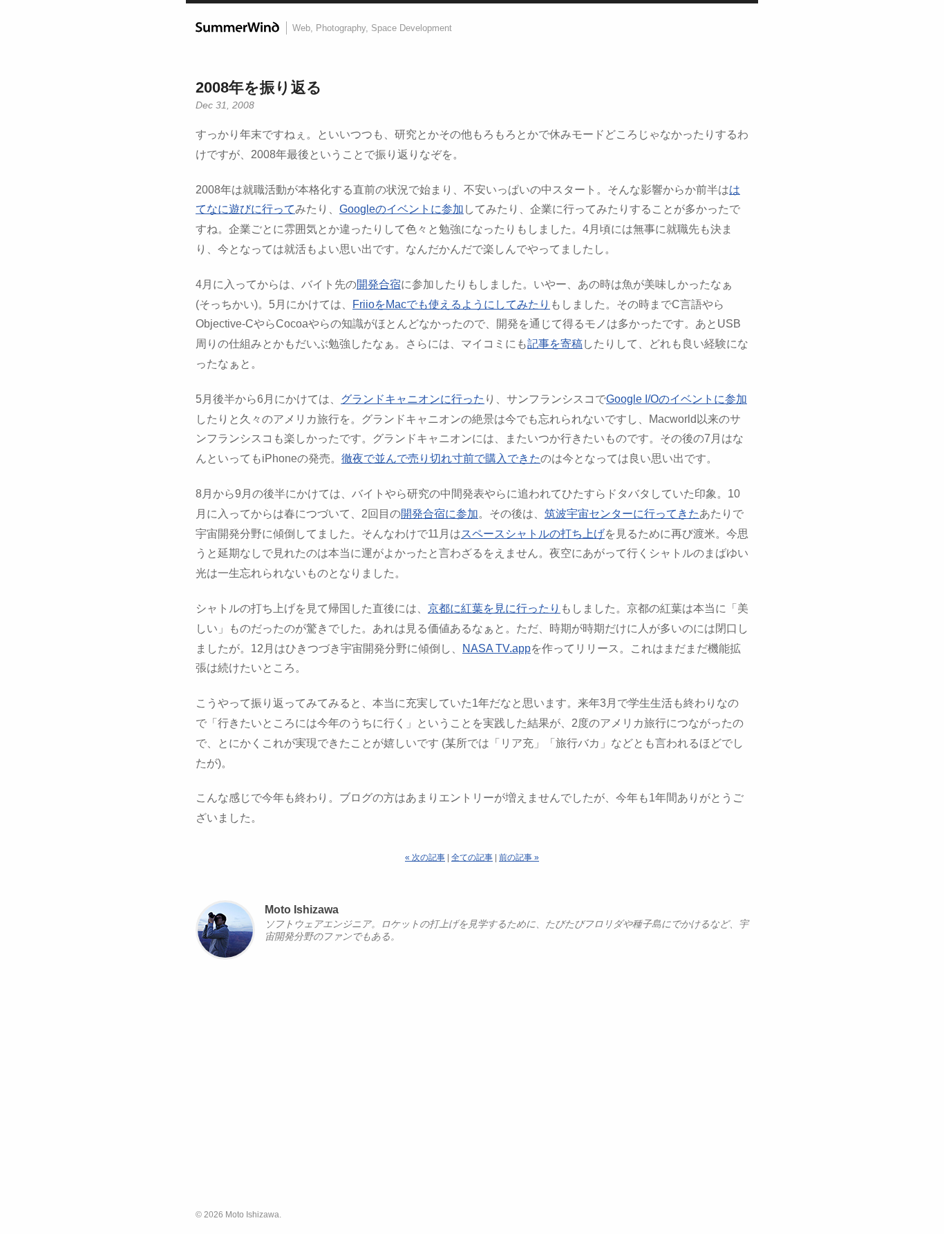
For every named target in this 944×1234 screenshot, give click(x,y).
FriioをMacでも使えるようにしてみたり (451, 304)
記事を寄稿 (555, 344)
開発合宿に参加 (439, 514)
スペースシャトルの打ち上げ (533, 534)
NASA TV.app (496, 648)
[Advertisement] (472, 1090)
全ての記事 (472, 857)
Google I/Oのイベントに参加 (676, 399)
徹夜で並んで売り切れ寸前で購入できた (440, 458)
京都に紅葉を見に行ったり (494, 608)
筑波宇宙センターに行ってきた (622, 514)
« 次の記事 (425, 857)
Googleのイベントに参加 (401, 209)
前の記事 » (519, 857)
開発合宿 (379, 284)
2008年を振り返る (259, 87)
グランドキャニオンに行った (412, 399)
